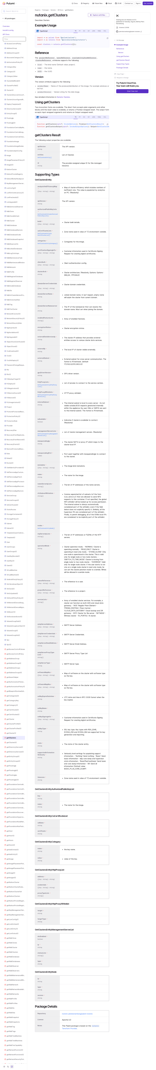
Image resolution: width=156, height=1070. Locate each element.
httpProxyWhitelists (45, 392)
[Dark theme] (8, 1066)
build (39, 221)
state (40, 743)
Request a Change (123, 77)
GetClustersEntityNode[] (46, 528)
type (39, 961)
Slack (110, 3)
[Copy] (107, 38)
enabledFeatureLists (45, 318)
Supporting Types (122, 64)
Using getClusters (122, 56)
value (40, 858)
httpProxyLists (43, 382)
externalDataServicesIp (46, 337)
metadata (41, 465)
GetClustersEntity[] (45, 157)
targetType (42, 919)
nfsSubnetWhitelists (45, 493)
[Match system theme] (12, 1066)
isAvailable (42, 419)
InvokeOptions (70, 124)
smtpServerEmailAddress (47, 643)
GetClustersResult (95, 124)
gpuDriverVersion (44, 373)
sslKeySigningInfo (44, 716)
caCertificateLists (44, 231)
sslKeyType (42, 728)
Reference (120, 48)
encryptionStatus (44, 327)
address (41, 876)
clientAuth (41, 262)
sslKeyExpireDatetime (46, 696)
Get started (148, 3)
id (38, 163)
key (39, 796)
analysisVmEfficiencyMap (47, 186)
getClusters (69, 10)
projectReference (44, 590)
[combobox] (14, 11)
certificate (42, 831)
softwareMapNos (44, 684)
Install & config (8, 30)
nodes (40, 525)
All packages (10, 18)
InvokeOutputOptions (79, 126)
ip (38, 945)
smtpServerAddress (45, 624)
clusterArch (42, 272)
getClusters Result (123, 60)
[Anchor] (69, 15)
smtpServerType (44, 663)
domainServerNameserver (47, 306)
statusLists (42, 953)
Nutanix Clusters (63, 97)
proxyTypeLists (43, 893)
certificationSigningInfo (47, 250)
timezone (41, 777)
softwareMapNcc (44, 672)
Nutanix (53, 10)
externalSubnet (43, 358)
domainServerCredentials (47, 284)
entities (40, 155)
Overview (6, 26)
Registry (86, 3)
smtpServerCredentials (46, 633)
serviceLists (42, 599)
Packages (45, 10)
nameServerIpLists (45, 484)
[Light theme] (4, 1066)
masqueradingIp (44, 441)
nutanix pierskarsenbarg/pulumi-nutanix (77, 1014)
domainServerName (45, 294)
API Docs (6, 34)
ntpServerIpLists (44, 534)
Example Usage (122, 45)
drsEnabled (42, 936)
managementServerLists (47, 431)
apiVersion (42, 146)
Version (120, 52)
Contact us (129, 3)
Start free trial (132, 91)
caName (41, 823)
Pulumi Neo (99, 3)
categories (42, 241)
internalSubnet (43, 402)
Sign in (138, 3)
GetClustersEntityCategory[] (48, 243)
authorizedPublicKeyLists (47, 209)
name (40, 474)
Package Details (122, 68)
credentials (42, 885)
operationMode (43, 546)
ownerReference (44, 580)
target (40, 911)
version (40, 995)
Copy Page (120, 74)
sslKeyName (42, 708)
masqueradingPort (45, 453)
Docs (76, 3)
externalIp (41, 349)
